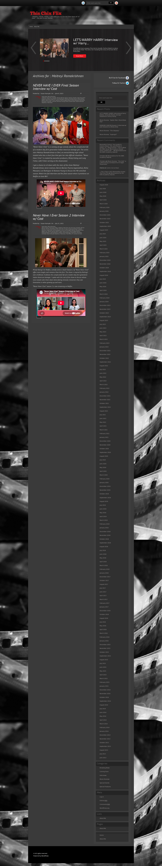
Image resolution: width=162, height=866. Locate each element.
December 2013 (105, 735)
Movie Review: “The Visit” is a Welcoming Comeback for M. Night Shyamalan (113, 162)
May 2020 (103, 467)
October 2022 (104, 358)
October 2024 (104, 267)
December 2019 (105, 486)
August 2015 (104, 659)
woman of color (78, 233)
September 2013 (105, 746)
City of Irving (72, 227)
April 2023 (103, 335)
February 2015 (104, 682)
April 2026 (103, 200)
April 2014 (103, 720)
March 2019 (104, 520)
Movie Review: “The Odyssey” (109, 130)
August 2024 (104, 275)
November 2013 (105, 739)
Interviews (44, 96)
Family (70, 97)
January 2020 (104, 482)
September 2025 (105, 226)
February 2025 (104, 252)
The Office (68, 233)
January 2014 (104, 731)
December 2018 (105, 531)
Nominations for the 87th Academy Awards (112, 173)
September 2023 (105, 316)
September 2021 (105, 407)
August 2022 (104, 365)
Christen (102, 156)
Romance (82, 100)
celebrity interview (46, 97)
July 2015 (103, 663)
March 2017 (104, 599)
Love (62, 230)
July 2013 (103, 754)
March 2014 (104, 724)
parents (58, 100)
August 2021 (104, 411)
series (67, 101)
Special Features (105, 786)
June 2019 (103, 509)
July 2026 (103, 188)
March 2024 (104, 294)
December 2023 (105, 305)
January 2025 (104, 256)
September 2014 (105, 701)
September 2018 (105, 543)
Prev (129, 49)
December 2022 (105, 350)
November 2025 (105, 218)
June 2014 (103, 712)
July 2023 (103, 324)
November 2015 (105, 648)
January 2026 (104, 211)
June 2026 (103, 192)
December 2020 (105, 441)
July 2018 (103, 550)
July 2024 (103, 279)
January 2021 (104, 437)
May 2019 (103, 512)
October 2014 (104, 697)
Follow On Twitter (118, 83)
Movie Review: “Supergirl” (108, 134)
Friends (74, 97)
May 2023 (103, 332)
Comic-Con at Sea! (112, 168)
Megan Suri (45, 231)
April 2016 (103, 629)
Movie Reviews (52, 96)
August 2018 (104, 546)
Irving (65, 229)
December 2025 (105, 215)
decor (66, 97)
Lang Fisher (53, 99)
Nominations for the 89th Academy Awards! (113, 151)
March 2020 (104, 475)
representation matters (56, 232)
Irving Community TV (73, 229)
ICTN (57, 229)
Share (39, 207)
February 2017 (104, 603)
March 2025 (104, 249)
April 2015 (103, 675)
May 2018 (103, 558)
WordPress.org (104, 808)
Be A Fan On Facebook (117, 78)
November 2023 (105, 309)
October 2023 (104, 313)
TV (72, 233)
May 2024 (103, 286)
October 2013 (104, 742)
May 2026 (103, 196)
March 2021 (104, 430)
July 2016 (103, 622)
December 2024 (105, 260)
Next (33, 49)
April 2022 (103, 381)
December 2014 (105, 690)
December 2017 (105, 576)
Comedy (54, 97)
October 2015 (104, 652)
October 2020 (104, 448)
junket (48, 99)
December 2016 (105, 610)
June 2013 (103, 757)
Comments (105, 804)
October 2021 (104, 403)
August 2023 (104, 320)
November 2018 (105, 535)
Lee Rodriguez (60, 99)
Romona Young (61, 101)
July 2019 (103, 505)
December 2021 (105, 396)
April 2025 (103, 245)
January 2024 (104, 301)
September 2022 (105, 362)
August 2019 (104, 501)
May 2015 (103, 671)
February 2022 (104, 388)
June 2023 (103, 328)
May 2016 (103, 625)
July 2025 (103, 234)
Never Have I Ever (50, 100)
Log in (102, 797)
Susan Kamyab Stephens (53, 233)
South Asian (72, 101)
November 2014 (105, 693)
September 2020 (105, 452)
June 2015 (103, 667)
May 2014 (103, 716)
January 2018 (104, 573)
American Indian (53, 227)
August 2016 (104, 618)
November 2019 (105, 490)
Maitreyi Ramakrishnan (71, 99)
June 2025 (103, 237)
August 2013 (104, 750)
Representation (46, 232)
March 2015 (104, 678)
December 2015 (105, 644)
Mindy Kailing (51, 231)
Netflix (43, 100)
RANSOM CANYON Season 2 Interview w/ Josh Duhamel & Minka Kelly (113, 126)
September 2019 (105, 497)
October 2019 (104, 494)
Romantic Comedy (46, 101)
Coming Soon (104, 771)
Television (49, 102)
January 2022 (104, 392)
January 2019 (104, 527)
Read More (79, 56)
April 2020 (103, 471)
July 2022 (103, 369)
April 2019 (103, 516)
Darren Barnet (60, 97)
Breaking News (105, 768)
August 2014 (104, 705)
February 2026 (104, 207)
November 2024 (105, 264)
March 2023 (104, 339)
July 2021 (103, 414)
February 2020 (104, 479)
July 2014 (103, 708)
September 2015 (105, 656)
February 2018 (104, 569)
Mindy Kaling (81, 99)
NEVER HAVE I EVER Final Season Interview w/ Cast (56, 87)
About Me (36, 26)
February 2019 (104, 524)
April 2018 (103, 561)
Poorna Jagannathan (65, 100)
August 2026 (104, 185)
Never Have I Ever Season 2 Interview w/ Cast (59, 217)
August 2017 (104, 584)
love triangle (67, 230)
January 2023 (104, 347)
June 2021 (103, 418)
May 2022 (103, 377)
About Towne (45, 227)
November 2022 (105, 354)
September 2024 (105, 271)
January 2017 (104, 607)
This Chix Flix (46, 13)
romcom (54, 101)
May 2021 (103, 422)
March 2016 (104, 633)
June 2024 (103, 283)
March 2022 (104, 384)
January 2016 (104, 641)
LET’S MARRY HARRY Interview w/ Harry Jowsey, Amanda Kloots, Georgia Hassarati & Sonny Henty (113, 115)
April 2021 (103, 426)
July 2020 (103, 460)
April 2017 (103, 595)
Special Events (104, 783)
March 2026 (104, 203)
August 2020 (104, 456)
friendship (52, 229)
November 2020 (105, 445)
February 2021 (104, 433)
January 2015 (104, 686)
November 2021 (105, 399)
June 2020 (103, 463)
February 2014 (104, 727)
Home (31, 26)
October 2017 (104, 580)
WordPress (44, 856)
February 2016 (104, 637)
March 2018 (104, 565)
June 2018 (103, 554)
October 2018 (104, 539)
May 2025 (103, 241)
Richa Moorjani (75, 100)
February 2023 (104, 343)
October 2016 (104, 614)
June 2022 (103, 373)
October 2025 (104, 222)
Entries (103, 800)
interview (79, 97)
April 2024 (103, 290)
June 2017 (103, 592)
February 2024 (104, 298)
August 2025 (104, 230)
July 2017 (103, 588)
